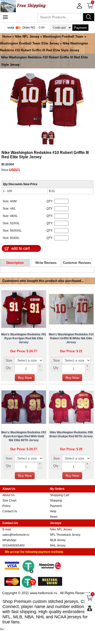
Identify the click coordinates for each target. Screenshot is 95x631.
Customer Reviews (77, 263)
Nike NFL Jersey (27, 36)
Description (15, 263)
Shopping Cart (59, 495)
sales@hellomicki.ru (15, 534)
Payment (80, 28)
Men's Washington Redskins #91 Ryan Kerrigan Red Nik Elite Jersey (23, 338)
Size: (9, 360)
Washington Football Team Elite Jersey (29, 43)
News (53, 516)
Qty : (9, 368)
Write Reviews (46, 263)
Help (53, 511)
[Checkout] (90, 608)
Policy (6, 506)
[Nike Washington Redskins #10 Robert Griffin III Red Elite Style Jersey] (47, 100)
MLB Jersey (58, 540)
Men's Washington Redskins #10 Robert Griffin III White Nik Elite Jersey (71, 338)
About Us (8, 495)
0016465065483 (13, 545)
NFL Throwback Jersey (65, 534)
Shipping (56, 500)
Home (6, 36)
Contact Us (9, 511)
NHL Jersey (58, 545)
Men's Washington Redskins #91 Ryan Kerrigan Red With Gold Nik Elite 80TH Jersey (23, 436)
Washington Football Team (63, 36)
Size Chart (9, 500)
